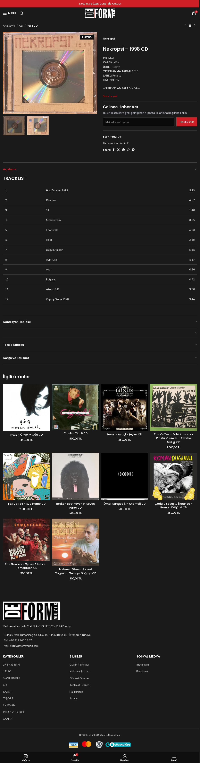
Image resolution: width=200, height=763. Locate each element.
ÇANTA (7, 718)
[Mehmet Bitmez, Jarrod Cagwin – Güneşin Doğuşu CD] (75, 542)
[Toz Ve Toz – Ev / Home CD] (26, 476)
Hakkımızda (76, 691)
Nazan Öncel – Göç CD (26, 435)
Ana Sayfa (9, 25)
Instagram (142, 664)
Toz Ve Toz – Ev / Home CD (27, 504)
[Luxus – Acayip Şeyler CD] (124, 407)
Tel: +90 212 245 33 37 (18, 640)
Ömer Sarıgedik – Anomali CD (125, 504)
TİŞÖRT (8, 698)
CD (21, 25)
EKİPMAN (9, 705)
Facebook (142, 671)
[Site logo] (100, 13)
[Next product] (194, 25)
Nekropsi (109, 38)
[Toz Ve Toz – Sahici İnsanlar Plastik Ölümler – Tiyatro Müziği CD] (173, 407)
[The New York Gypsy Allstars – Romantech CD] (26, 540)
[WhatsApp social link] (128, 149)
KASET (7, 691)
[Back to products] (190, 25)
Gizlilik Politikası (79, 664)
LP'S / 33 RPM (11, 664)
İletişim (74, 698)
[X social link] (118, 149)
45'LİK (7, 671)
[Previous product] (185, 25)
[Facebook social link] (113, 149)
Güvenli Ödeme (79, 678)
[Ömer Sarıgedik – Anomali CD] (124, 476)
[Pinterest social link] (123, 149)
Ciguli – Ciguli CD (76, 433)
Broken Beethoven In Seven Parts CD (75, 506)
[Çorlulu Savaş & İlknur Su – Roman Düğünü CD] (173, 476)
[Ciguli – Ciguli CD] (75, 407)
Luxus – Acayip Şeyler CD (124, 434)
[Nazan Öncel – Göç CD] (26, 407)
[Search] (22, 13)
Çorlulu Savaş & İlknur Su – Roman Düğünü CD (174, 506)
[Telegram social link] (133, 149)
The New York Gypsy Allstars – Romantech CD (26, 566)
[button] (7, 73)
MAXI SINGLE (11, 678)
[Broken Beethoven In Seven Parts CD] (75, 476)
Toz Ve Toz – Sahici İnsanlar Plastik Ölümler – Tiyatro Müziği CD (173, 438)
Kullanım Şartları (79, 671)
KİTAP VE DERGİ (13, 712)
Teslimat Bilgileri (79, 684)
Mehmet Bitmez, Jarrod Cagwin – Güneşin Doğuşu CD (75, 571)
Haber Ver (187, 121)
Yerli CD (32, 25)
